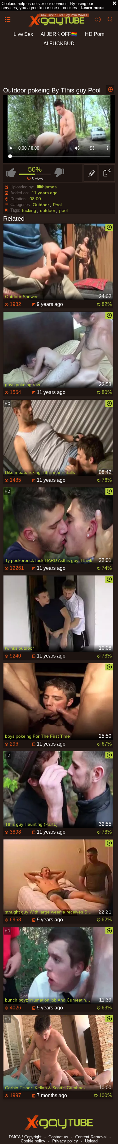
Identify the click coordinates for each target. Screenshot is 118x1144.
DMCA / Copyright (25, 1137)
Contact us (58, 1137)
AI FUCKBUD (59, 43)
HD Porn (94, 34)
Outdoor (41, 204)
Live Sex (23, 34)
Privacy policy (65, 1141)
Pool (57, 204)
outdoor (47, 210)
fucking (29, 210)
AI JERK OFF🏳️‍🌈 (59, 34)
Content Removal (91, 1137)
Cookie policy (33, 1141)
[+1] (7, 20)
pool (63, 210)
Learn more (92, 7)
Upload (91, 1141)
